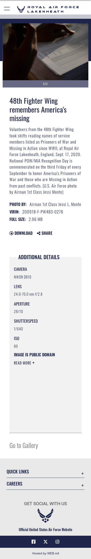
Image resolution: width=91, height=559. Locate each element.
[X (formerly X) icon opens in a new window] (45, 542)
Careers (14, 484)
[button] (7, 9)
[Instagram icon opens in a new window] (57, 542)
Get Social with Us (45, 503)
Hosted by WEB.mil (45, 553)
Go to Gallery (23, 445)
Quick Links (18, 471)
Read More (23, 363)
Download (22, 233)
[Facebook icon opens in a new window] (33, 542)
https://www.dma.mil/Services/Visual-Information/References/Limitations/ (41, 425)
